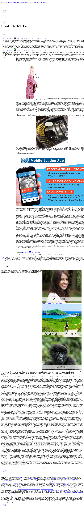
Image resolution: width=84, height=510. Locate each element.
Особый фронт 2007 (67, 484)
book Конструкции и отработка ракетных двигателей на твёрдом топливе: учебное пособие (58, 490)
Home (4, 471)
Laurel (3, 257)
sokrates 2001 (20, 477)
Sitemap (4, 470)
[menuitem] (43, 4)
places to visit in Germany (31, 252)
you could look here (5, 486)
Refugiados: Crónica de (52, 491)
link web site (55, 483)
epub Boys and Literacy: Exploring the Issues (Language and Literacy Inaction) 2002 (35, 489)
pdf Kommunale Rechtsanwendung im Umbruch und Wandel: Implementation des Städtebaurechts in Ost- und (48, 478)
